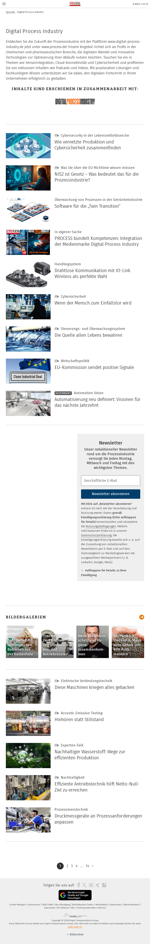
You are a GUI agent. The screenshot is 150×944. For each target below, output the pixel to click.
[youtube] (90, 885)
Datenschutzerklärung (96, 535)
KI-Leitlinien (63, 908)
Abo (73, 908)
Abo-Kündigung (63, 904)
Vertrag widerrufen (86, 908)
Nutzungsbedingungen (101, 526)
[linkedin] (103, 885)
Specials (10, 12)
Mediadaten (102, 904)
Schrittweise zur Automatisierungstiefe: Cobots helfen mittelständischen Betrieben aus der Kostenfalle (20, 640)
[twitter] (83, 885)
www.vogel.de (75, 927)
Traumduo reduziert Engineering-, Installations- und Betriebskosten (56, 645)
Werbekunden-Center (83, 904)
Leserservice (34, 904)
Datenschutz (116, 904)
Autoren (102, 908)
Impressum (50, 908)
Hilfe (51, 904)
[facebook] (78, 885)
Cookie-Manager (17, 904)
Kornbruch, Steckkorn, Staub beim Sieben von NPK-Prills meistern (127, 645)
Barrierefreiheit (132, 904)
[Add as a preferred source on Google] (75, 895)
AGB (44, 904)
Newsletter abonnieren (110, 494)
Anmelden (140, 4)
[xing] (96, 885)
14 (87, 866)
